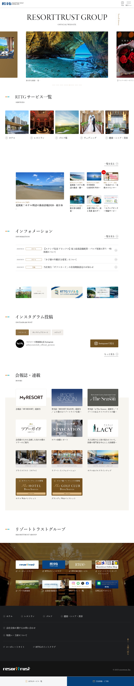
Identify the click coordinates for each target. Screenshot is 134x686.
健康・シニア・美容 (73, 616)
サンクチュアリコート (40, 332)
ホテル (9, 616)
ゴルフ (49, 616)
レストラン (29, 616)
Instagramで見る (106, 343)
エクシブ (57, 332)
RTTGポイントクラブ (46, 647)
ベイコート (22, 332)
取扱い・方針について (16, 635)
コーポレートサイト (15, 647)
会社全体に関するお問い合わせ (21, 628)
